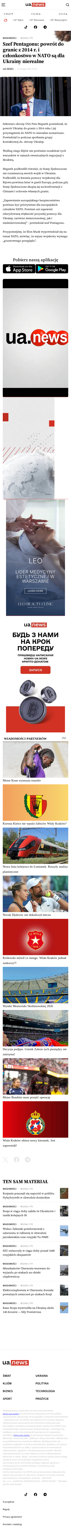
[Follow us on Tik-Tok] (26, 27)
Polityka (42, 1384)
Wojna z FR (26, 38)
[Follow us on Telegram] (45, 27)
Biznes (8, 1391)
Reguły (6, 1509)
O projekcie (8, 1502)
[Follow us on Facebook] (35, 27)
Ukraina (42, 1376)
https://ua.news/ (11, 1413)
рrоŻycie (42, 1399)
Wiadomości (10, 38)
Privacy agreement (12, 1517)
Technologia (45, 1391)
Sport (7, 1399)
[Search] (67, 5)
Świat (7, 1376)
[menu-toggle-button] (3, 5)
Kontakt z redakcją (12, 1524)
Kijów (7, 1384)
